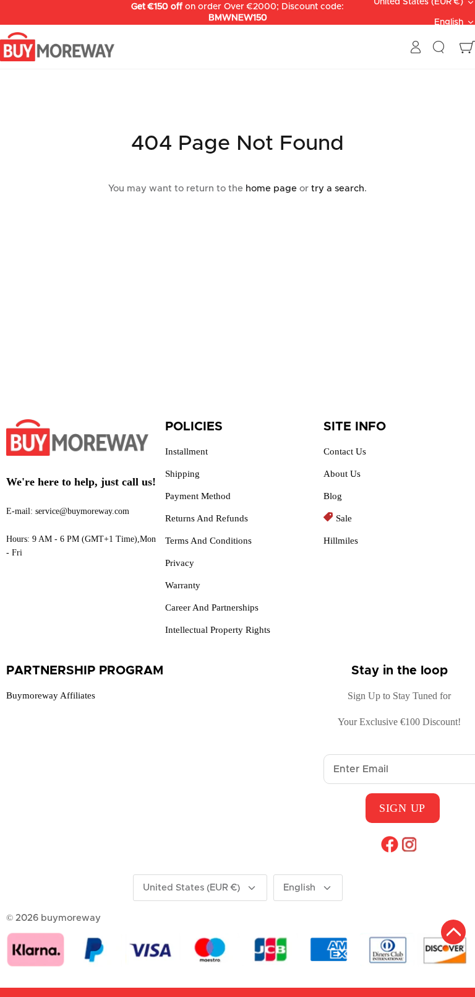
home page (271, 188)
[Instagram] (409, 844)
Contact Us (344, 451)
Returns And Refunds (206, 518)
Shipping (182, 474)
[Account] (416, 47)
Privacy (179, 563)
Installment (186, 451)
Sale (344, 518)
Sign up (402, 808)
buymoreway (71, 918)
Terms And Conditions (208, 541)
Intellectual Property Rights (217, 630)
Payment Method (198, 496)
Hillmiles (340, 541)
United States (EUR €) (191, 887)
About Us (342, 474)
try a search (337, 188)
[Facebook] (389, 844)
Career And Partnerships (212, 607)
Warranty (182, 585)
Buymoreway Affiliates (50, 695)
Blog (332, 496)
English (448, 22)
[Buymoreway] (57, 47)
